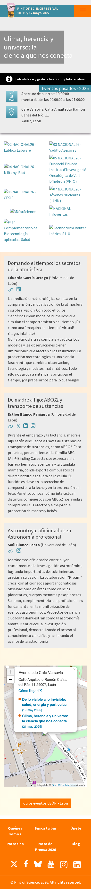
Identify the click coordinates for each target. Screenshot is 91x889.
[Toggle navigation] (82, 11)
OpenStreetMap (61, 785)
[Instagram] (63, 864)
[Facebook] (26, 864)
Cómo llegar (28, 690)
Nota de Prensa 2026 (45, 846)
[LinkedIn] (77, 864)
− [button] (10, 679)
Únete (75, 828)
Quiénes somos (15, 831)
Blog (76, 843)
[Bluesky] (38, 865)
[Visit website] (11, 290)
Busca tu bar (45, 828)
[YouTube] (51, 864)
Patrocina (15, 843)
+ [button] (10, 672)
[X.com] (14, 865)
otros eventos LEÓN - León (45, 803)
